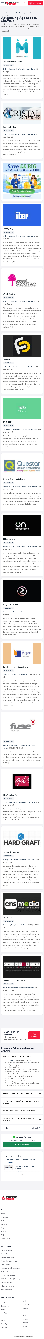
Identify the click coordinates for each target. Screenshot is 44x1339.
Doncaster (4, 1327)
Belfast (3, 1302)
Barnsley (5, 802)
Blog (2, 1228)
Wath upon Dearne (9, 745)
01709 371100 (8, 483)
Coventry (4, 1324)
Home (3, 1214)
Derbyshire (14, 674)
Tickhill (5, 987)
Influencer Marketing (7, 1286)
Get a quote (5, 1221)
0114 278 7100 (8, 232)
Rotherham (6, 487)
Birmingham (5, 1306)
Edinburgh (26, 1305)
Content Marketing (7, 1282)
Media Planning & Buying (9, 1261)
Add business (34, 1035)
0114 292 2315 (8, 131)
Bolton (3, 1310)
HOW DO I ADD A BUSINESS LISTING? (17, 1056)
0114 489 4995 (8, 65)
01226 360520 (8, 608)
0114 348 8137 (8, 298)
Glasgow (25, 1308)
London (25, 1326)
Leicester (25, 1319)
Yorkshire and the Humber (27, 69)
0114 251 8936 (8, 363)
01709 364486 (8, 543)
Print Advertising (6, 1265)
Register (3, 1231)
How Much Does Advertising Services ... (22, 1159)
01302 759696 (8, 984)
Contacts (4, 1224)
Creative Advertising (7, 1257)
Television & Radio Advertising (10, 1268)
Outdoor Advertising (7, 1272)
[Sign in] (24, 3)
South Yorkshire (14, 69)
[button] (39, 1128)
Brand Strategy (5, 1254)
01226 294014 (8, 799)
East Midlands (23, 674)
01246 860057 (8, 921)
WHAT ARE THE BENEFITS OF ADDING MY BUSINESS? (19, 1119)
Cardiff (3, 1320)
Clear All (35, 1128)
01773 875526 (8, 671)
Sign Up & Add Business (22, 1144)
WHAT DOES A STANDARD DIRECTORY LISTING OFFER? (21, 1102)
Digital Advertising (6, 1250)
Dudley (25, 1301)
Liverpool (25, 1322)
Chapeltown (6, 429)
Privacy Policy (5, 1238)
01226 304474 (8, 856)
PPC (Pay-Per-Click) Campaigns (11, 1279)
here (11, 1060)
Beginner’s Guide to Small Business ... (25, 1167)
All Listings (4, 1217)
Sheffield (5, 69)
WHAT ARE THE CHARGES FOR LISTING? (18, 1093)
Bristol (3, 1317)
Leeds (24, 1315)
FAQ (2, 1235)
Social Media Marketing (8, 1275)
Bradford (4, 1313)
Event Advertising (6, 1290)
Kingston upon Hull (28, 1312)
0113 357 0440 (8, 426)
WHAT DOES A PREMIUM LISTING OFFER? (19, 1111)
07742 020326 (8, 741)
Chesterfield (6, 674)
